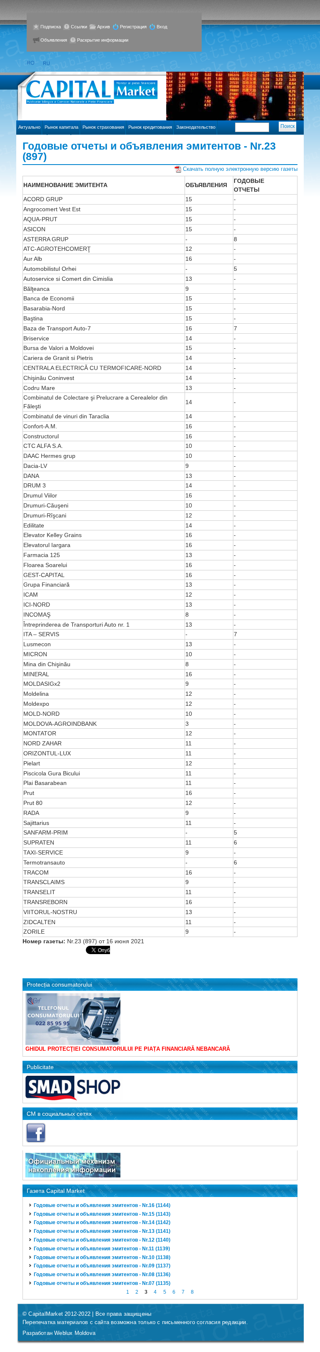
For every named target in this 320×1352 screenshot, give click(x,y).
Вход (162, 26)
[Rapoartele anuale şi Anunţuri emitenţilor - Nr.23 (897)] (31, 63)
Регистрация (133, 26)
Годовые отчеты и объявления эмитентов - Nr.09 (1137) (102, 1266)
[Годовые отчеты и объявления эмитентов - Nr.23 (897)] (47, 63)
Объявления (53, 39)
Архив (103, 26)
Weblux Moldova (74, 1333)
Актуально (29, 127)
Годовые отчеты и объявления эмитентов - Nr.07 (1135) (102, 1283)
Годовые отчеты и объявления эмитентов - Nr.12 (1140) (102, 1240)
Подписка (50, 26)
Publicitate (40, 1067)
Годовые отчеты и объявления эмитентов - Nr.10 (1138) (102, 1257)
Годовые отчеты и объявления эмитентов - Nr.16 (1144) (102, 1205)
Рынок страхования (103, 127)
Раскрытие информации (102, 39)
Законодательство (195, 127)
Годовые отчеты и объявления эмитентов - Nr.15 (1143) (102, 1214)
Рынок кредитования (150, 127)
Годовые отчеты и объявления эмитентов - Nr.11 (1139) (102, 1249)
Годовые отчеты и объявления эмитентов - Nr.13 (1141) (102, 1231)
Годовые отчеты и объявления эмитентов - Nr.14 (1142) (102, 1222)
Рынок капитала (61, 127)
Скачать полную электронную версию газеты (240, 169)
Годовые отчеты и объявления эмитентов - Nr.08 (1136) (102, 1274)
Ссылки (79, 26)
